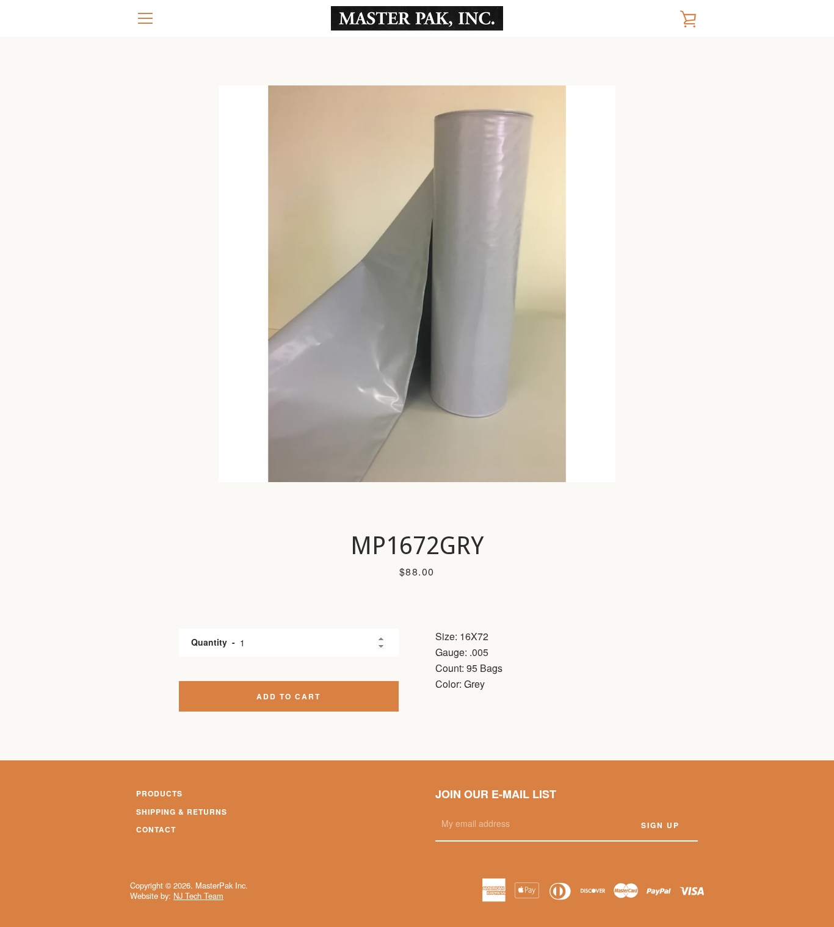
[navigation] (145, 18)
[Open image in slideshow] (417, 283)
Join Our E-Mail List (495, 794)
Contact (156, 829)
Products (159, 793)
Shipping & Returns (181, 811)
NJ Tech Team (198, 895)
